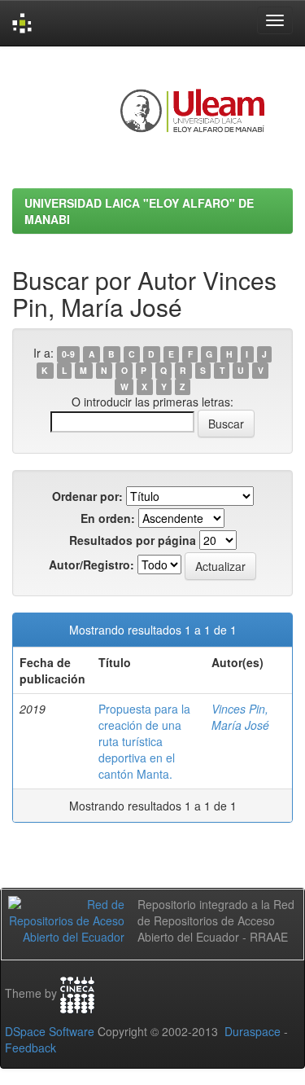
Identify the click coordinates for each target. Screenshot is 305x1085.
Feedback (30, 1047)
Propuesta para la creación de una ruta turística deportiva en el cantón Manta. (144, 741)
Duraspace (252, 1031)
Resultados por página (132, 540)
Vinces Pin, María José (240, 717)
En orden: (108, 518)
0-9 (68, 354)
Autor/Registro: (91, 564)
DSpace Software (49, 1031)
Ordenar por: (87, 496)
